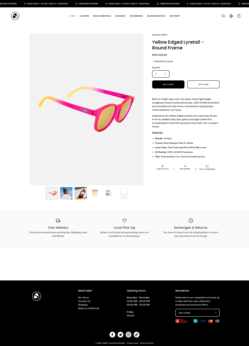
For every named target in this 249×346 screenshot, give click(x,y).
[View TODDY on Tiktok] (136, 334)
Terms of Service (147, 343)
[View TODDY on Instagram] (128, 334)
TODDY (105, 343)
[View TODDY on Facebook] (112, 334)
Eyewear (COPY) (159, 35)
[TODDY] (15, 16)
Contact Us (84, 301)
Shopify (122, 343)
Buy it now (203, 84)
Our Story (83, 297)
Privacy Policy (132, 343)
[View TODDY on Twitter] (120, 334)
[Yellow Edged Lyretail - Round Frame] (51, 193)
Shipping (82, 304)
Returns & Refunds (88, 308)
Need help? (85, 290)
